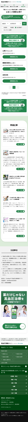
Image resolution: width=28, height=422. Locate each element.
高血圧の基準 (19, 356)
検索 (24, 23)
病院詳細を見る (14, 56)
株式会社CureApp (10, 398)
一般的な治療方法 (6, 359)
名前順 (5, 27)
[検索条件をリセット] (20, 23)
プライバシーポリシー (5, 400)
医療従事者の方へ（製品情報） (7, 402)
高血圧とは (4, 353)
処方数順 (19, 27)
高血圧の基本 (4, 351)
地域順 (12, 27)
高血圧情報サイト (6, 2)
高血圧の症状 (19, 353)
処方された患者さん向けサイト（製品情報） (10, 404)
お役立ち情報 (4, 362)
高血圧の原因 (5, 356)
